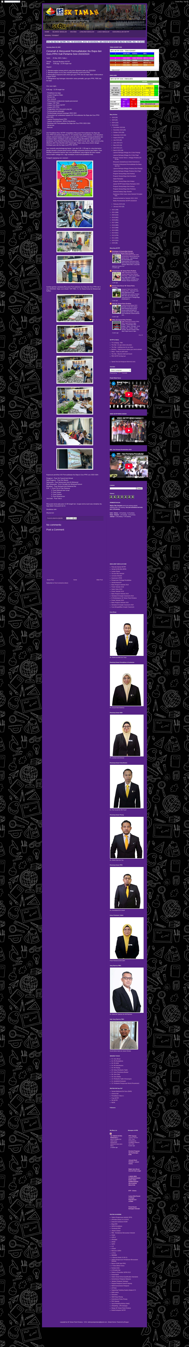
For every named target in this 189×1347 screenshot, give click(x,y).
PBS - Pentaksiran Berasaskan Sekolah (123, 1233)
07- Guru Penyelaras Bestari (119, 1072)
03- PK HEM (115, 1063)
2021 (113, 212)
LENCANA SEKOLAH (87, 32)
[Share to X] (71, 518)
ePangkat (114, 1239)
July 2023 (116, 140)
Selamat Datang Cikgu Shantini (122, 191)
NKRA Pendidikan (116, 1226)
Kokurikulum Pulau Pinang (119, 1299)
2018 (113, 220)
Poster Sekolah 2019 (117, 591)
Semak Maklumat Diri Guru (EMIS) (121, 1091)
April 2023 (116, 148)
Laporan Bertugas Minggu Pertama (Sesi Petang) (127, 168)
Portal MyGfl (115, 1274)
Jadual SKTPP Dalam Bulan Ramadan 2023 (126, 184)
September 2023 (118, 135)
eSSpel (113, 1248)
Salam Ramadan (118, 179)
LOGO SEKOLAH (103, 32)
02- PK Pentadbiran (117, 1061)
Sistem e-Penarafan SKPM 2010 (121, 1272)
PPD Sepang (132, 1136)
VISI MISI (73, 32)
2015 (113, 227)
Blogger (126, 1322)
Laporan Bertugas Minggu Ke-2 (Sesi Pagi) (126, 155)
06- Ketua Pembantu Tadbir (119, 1070)
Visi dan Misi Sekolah (117, 573)
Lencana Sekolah (116, 576)
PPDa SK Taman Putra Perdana (122, 320)
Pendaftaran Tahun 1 (117, 1096)
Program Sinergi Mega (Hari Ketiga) (123, 181)
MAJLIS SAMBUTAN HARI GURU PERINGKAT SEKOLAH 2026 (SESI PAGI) (116, 1142)
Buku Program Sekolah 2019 (120, 593)
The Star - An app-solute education (121, 345)
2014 (113, 230)
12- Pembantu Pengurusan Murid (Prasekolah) (125, 1083)
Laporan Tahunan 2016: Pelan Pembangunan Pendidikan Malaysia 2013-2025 (134, 1141)
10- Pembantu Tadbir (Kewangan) (121, 1079)
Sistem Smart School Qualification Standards (124, 1277)
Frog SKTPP (115, 1098)
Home (75, 580)
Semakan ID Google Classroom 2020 (122, 605)
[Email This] (67, 518)
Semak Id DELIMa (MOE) (118, 569)
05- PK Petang (115, 1068)
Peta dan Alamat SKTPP (118, 567)
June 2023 (116, 143)
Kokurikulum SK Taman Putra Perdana (124, 271)
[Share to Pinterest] (75, 518)
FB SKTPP (114, 1100)
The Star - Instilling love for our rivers (122, 347)
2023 (113, 125)
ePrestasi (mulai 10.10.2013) (120, 1219)
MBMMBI (114, 1255)
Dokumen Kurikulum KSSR (119, 1222)
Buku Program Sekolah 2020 (120, 602)
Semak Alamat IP (116, 582)
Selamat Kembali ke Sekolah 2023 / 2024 (125, 198)
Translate (124, 373)
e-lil (112, 1246)
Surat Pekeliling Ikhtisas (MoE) (120, 1303)
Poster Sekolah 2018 (117, 587)
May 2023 (116, 145)
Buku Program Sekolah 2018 (120, 585)
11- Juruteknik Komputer (118, 1081)
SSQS (113, 1235)
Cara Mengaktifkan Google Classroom (122, 607)
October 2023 (117, 132)
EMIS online (115, 1292)
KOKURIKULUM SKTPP (121, 32)
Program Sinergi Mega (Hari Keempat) (124, 176)
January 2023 (117, 206)
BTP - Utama (132, 1190)
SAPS (113, 1244)
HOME (47, 32)
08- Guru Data (115, 1074)
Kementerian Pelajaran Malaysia (121, 1279)
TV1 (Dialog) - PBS (117, 343)
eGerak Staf (114, 1093)
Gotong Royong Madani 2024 (129, 305)
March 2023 (117, 150)
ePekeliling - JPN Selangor (119, 1306)
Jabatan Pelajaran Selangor (119, 1281)
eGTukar (114, 1288)
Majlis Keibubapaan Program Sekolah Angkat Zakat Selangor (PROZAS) (130, 274)
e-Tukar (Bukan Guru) (117, 1265)
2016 (113, 225)
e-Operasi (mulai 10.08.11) (119, 1257)
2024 (113, 122)
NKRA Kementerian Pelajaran (120, 1286)
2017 (113, 222)
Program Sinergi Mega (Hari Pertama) (124, 189)
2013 (113, 233)
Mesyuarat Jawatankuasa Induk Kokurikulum (126, 162)
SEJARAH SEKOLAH (59, 32)
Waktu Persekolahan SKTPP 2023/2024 (125, 201)
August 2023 (117, 137)
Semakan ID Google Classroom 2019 (122, 596)
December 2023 (118, 127)
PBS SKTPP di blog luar (118, 356)
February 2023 (117, 204)
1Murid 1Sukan (116, 1230)
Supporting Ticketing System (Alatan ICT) (123, 1290)
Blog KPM (114, 1224)
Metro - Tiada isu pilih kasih (119, 351)
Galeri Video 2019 (116, 589)
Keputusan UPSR (116, 578)
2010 (113, 240)
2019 (113, 217)
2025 (113, 120)
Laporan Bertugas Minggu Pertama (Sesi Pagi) (127, 171)
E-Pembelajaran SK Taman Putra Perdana (124, 598)
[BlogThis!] (69, 518)
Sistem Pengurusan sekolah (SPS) (121, 1217)
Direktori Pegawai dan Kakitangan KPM (134, 1152)
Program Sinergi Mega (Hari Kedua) (124, 186)
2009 (113, 243)
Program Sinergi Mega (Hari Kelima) (124, 173)
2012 (113, 235)
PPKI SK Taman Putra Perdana (121, 303)
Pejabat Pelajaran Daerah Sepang (121, 1283)
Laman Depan (115, 571)
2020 (113, 215)
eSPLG (113, 1237)
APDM (113, 1242)
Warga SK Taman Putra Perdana (121, 1308)
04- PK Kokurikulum (117, 1065)
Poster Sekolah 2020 (117, 600)
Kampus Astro (115, 1268)
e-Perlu (113, 1253)
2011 (113, 238)
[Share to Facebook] (73, 518)
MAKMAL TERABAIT (52, 35)
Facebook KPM (116, 1228)
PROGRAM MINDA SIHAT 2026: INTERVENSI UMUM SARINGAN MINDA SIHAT (130, 256)
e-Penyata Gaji (115, 1270)
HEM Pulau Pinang (117, 1297)
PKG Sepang (115, 1301)
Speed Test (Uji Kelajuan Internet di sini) (123, 361)
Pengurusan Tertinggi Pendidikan (121, 580)
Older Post (99, 580)
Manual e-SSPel (116, 1250)
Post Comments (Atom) (61, 583)
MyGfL (113, 1102)
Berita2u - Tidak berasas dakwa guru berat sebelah (126, 349)
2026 (113, 117)
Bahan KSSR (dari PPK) (118, 1263)
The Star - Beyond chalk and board (121, 354)
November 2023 (118, 130)
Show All (141, 335)
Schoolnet (114, 1294)
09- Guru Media (116, 1076)
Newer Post (50, 580)
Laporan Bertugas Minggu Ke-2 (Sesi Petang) (126, 152)
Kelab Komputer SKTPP (118, 1310)
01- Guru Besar (116, 1059)
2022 (113, 210)
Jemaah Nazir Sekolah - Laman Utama (134, 1161)
